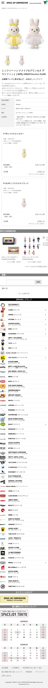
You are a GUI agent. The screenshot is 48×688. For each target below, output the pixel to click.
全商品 (4, 8)
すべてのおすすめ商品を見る (36, 266)
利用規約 (29, 672)
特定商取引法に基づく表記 (32, 668)
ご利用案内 (15, 668)
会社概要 (5, 668)
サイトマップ (40, 672)
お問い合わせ (6, 676)
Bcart (27, 684)
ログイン (32, 174)
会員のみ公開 (40, 165)
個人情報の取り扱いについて (12, 672)
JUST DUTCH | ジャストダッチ (17, 8)
